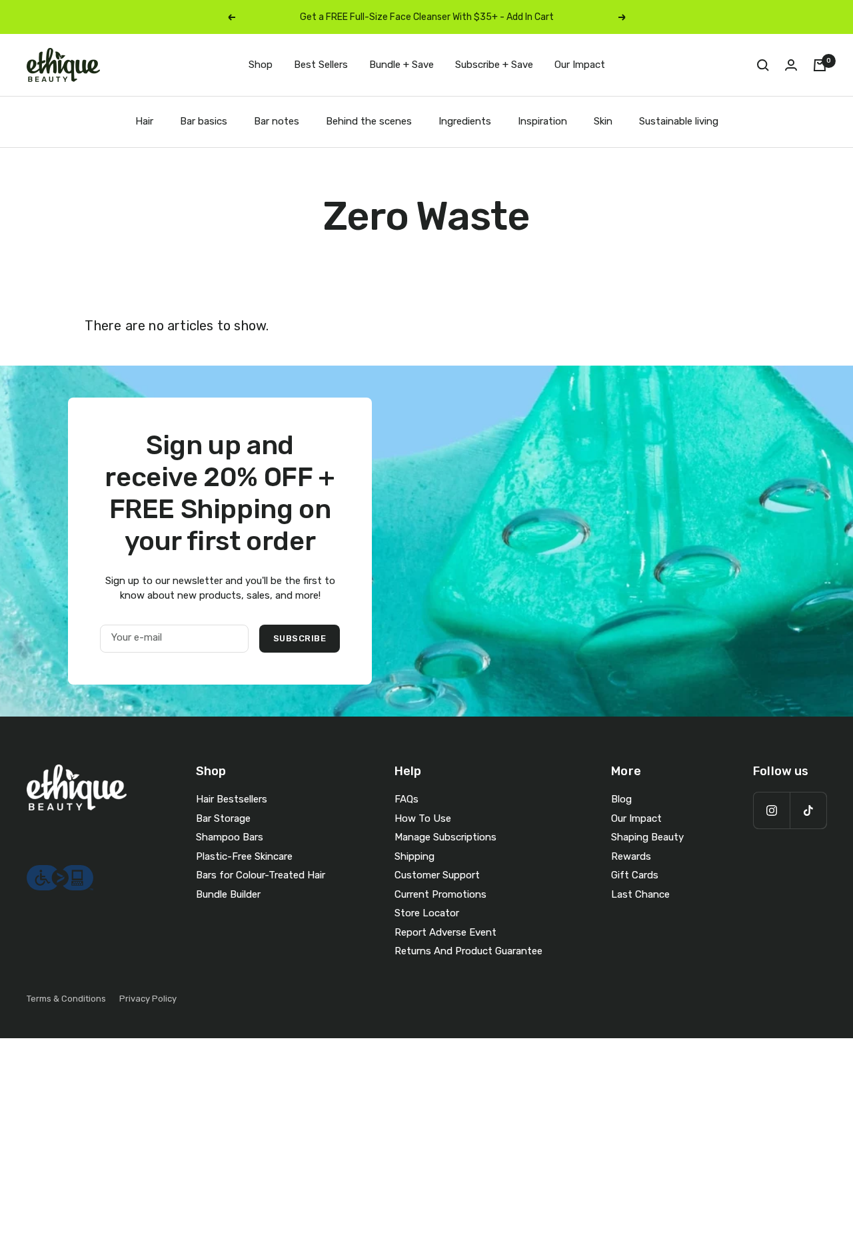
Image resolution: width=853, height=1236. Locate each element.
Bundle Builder (228, 894)
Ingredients (464, 121)
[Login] (791, 65)
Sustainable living (678, 121)
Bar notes (276, 121)
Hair (144, 121)
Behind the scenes (369, 121)
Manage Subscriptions (445, 837)
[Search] (763, 65)
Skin (603, 121)
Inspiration (542, 121)
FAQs (407, 799)
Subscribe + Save (494, 65)
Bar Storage (223, 818)
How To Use (423, 818)
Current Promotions (440, 894)
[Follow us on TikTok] (808, 810)
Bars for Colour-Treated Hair (260, 875)
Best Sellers (321, 65)
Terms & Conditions (66, 999)
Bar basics (203, 121)
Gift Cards (634, 875)
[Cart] (819, 65)
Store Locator (427, 913)
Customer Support (437, 875)
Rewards (631, 856)
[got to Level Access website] (60, 872)
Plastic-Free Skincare (244, 856)
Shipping (414, 856)
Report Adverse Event (445, 932)
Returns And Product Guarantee (468, 951)
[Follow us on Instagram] (771, 810)
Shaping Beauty (647, 837)
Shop (261, 65)
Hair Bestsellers (231, 799)
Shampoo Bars (229, 837)
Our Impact (579, 65)
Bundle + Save (401, 65)
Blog (621, 799)
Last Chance (640, 894)
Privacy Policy (148, 999)
